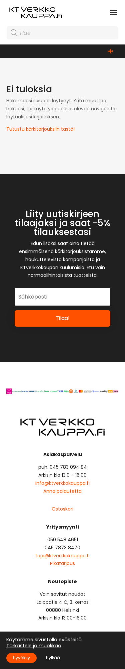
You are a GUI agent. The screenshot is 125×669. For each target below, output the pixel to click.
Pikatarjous (62, 563)
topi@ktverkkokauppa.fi (62, 555)
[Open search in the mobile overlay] (62, 32)
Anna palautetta (62, 491)
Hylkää (53, 658)
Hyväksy (21, 658)
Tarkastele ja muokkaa (33, 646)
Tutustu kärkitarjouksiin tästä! (40, 129)
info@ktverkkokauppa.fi (62, 483)
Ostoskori (62, 509)
